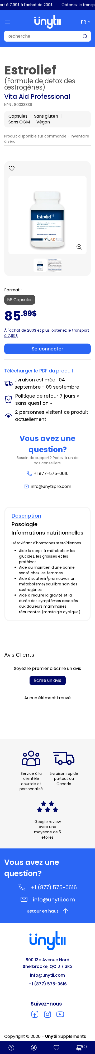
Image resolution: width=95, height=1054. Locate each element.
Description (26, 515)
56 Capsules (19, 300)
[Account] (34, 1047)
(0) (84, 1046)
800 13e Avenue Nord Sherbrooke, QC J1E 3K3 (48, 963)
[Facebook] (35, 1014)
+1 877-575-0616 (51, 473)
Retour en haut (42, 911)
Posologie (24, 524)
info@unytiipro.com (51, 486)
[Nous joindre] (11, 1047)
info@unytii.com (54, 899)
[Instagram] (47, 1014)
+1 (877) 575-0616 (54, 887)
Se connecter (47, 348)
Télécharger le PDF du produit (38, 370)
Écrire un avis (47, 680)
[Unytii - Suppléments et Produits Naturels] (47, 22)
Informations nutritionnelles (47, 532)
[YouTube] (60, 1014)
